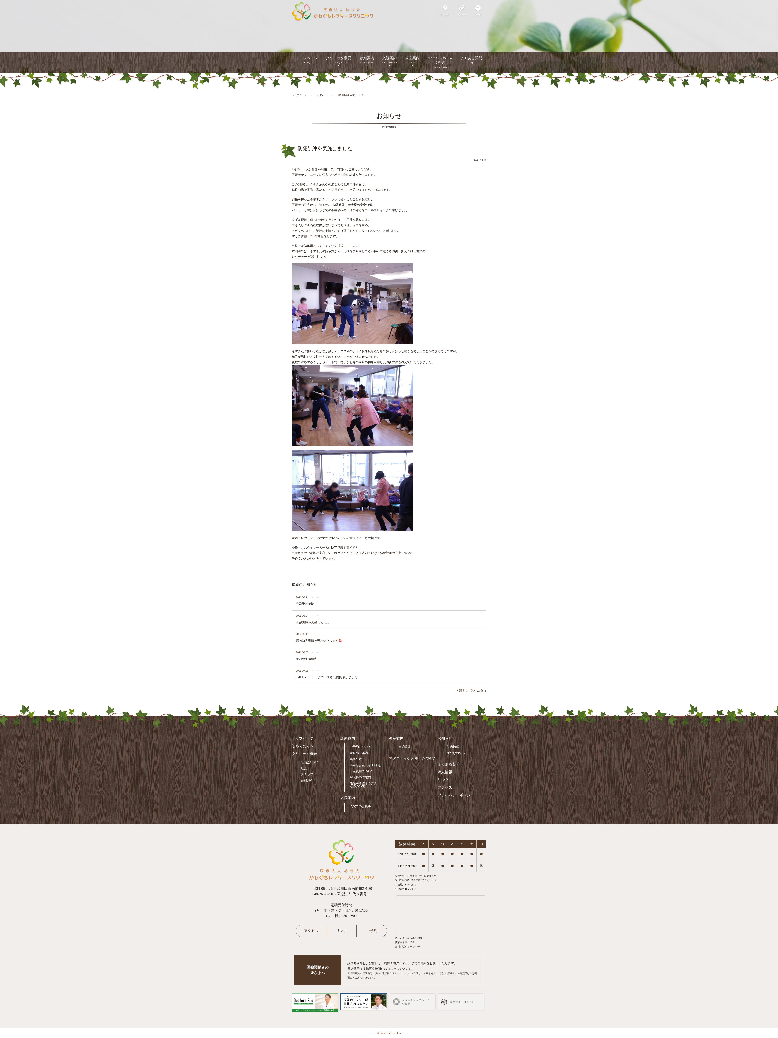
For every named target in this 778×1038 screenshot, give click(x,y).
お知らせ (445, 738)
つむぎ (440, 62)
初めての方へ (303, 746)
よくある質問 (471, 60)
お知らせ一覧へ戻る (469, 690)
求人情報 (445, 772)
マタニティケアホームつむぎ (412, 758)
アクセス (445, 787)
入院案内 (389, 60)
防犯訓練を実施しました (325, 148)
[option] (389, 36)
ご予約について (360, 746)
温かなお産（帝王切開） (366, 765)
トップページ (307, 60)
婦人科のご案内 (360, 777)
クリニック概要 (338, 60)
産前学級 (404, 746)
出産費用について (362, 771)
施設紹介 (307, 780)
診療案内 (367, 60)
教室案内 (412, 60)
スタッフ (307, 774)
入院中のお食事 (360, 806)
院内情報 (453, 746)
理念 (304, 768)
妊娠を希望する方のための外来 (363, 785)
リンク (443, 780)
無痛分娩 (356, 758)
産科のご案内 (359, 752)
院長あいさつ (310, 762)
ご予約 (371, 931)
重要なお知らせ (457, 752)
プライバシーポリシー (456, 795)
